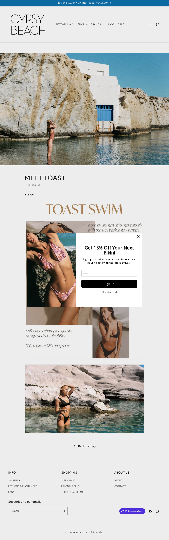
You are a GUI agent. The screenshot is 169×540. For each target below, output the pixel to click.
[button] (138, 236)
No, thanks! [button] (109, 292)
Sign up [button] (109, 284)
